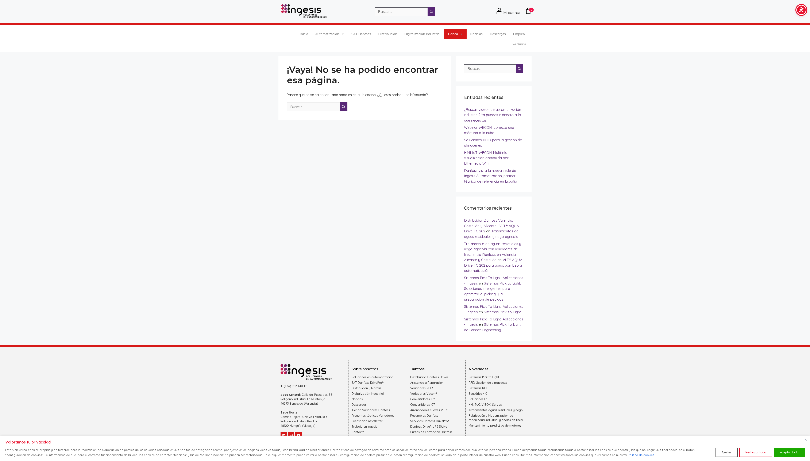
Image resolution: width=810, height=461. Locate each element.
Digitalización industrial (422, 34)
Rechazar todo (755, 452)
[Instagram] (291, 435)
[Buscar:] (402, 11)
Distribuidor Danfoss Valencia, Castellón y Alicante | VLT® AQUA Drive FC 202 (491, 225)
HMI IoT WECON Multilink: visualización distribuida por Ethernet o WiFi (486, 157)
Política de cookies (641, 455)
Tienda (452, 34)
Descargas (498, 34)
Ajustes (727, 452)
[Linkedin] (284, 435)
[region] (405, 448)
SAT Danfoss (361, 34)
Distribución (387, 34)
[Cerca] (805, 439)
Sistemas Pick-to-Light (502, 312)
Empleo (519, 34)
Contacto (519, 44)
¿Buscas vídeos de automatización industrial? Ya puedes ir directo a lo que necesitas (492, 114)
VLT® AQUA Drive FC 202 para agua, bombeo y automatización (493, 265)
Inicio (304, 34)
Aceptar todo (789, 452)
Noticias (476, 34)
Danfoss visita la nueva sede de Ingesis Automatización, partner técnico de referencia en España (490, 175)
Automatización (327, 34)
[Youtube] (298, 435)
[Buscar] (431, 11)
